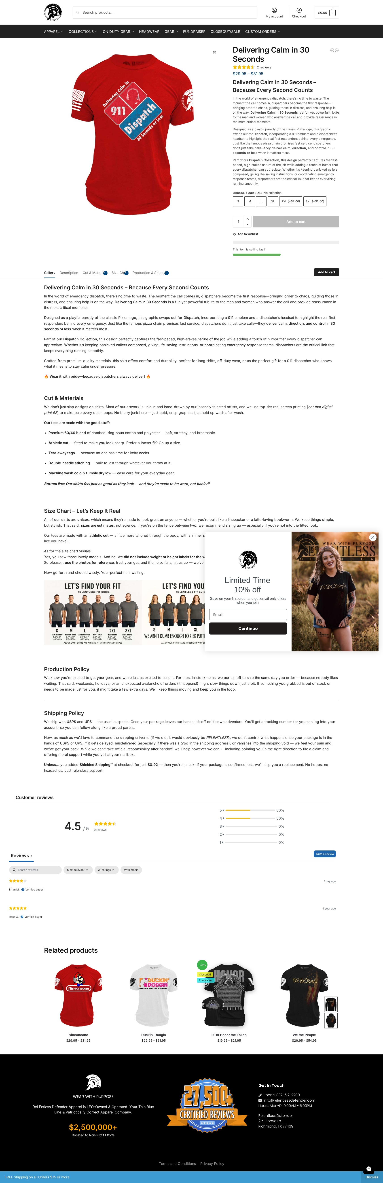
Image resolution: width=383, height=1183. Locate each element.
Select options (78, 1050)
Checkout (299, 16)
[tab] (50, 272)
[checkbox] (131, 870)
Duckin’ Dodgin (153, 1035)
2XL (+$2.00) (290, 201)
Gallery (49, 273)
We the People (304, 1035)
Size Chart (120, 273)
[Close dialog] (373, 537)
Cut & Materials (95, 273)
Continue (248, 628)
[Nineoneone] (78, 995)
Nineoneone (78, 1035)
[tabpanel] (172, 896)
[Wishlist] (106, 967)
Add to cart (296, 221)
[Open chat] (368, 1168)
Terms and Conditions (177, 1163)
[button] (327, 12)
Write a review (324, 854)
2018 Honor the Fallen (229, 1035)
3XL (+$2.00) (315, 201)
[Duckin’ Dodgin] (153, 995)
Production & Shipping (150, 273)
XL (273, 201)
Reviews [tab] (21, 855)
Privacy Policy (212, 1163)
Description (69, 273)
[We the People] (304, 995)
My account (274, 16)
